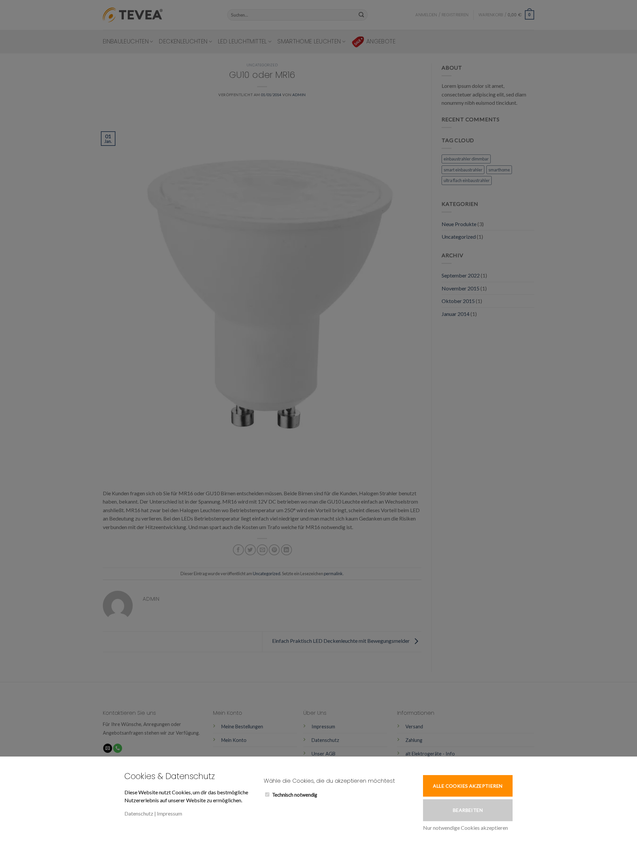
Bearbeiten (468, 810)
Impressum (169, 813)
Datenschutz (138, 813)
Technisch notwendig (294, 795)
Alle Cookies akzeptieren (467, 786)
